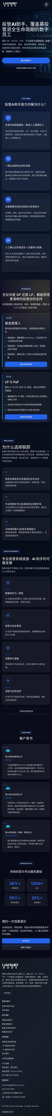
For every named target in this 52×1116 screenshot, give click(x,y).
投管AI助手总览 (8, 1006)
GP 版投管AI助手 (8, 1046)
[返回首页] (10, 966)
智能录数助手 (7, 1024)
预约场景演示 (26, 60)
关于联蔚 (5, 1063)
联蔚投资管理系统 (9, 1042)
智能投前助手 (7, 1020)
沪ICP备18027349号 (10, 1075)
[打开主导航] (46, 4)
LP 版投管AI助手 (8, 1049)
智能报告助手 (7, 1032)
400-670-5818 (8, 1089)
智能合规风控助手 (9, 1028)
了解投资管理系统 (26, 711)
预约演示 (26, 941)
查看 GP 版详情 (26, 364)
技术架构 (5, 1010)
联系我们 (7, 993)
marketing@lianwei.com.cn (13, 1085)
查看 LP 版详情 (26, 417)
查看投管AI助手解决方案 (26, 68)
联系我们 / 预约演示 (10, 1067)
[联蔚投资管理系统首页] (10, 4)
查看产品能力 (26, 947)
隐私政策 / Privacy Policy (12, 1071)
